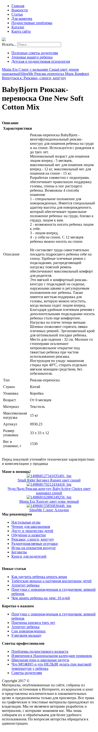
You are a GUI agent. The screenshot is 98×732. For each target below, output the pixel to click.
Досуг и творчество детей (32, 531)
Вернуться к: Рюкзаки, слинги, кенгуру (34, 78)
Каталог (17, 27)
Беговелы (19, 552)
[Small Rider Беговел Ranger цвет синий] (49, 476)
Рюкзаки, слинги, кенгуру (32, 539)
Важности (19, 10)
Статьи (17, 14)
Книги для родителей (28, 556)
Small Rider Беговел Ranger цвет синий (49, 480)
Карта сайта (21, 31)
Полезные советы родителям (34, 53)
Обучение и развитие (28, 535)
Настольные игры (25, 522)
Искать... (9, 44)
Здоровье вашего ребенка (32, 57)
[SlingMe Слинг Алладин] (49, 506)
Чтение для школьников (30, 527)
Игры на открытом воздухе (33, 548)
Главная (17, 6)
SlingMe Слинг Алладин (49, 510)
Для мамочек (21, 19)
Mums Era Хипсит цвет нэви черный (49, 501)
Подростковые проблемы (31, 23)
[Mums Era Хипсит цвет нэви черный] (49, 497)
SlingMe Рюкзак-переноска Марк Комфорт (54, 74)
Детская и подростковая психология (40, 61)
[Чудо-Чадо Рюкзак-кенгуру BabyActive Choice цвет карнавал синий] (49, 484)
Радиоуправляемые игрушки (34, 544)
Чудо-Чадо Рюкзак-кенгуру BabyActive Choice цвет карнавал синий (49, 491)
